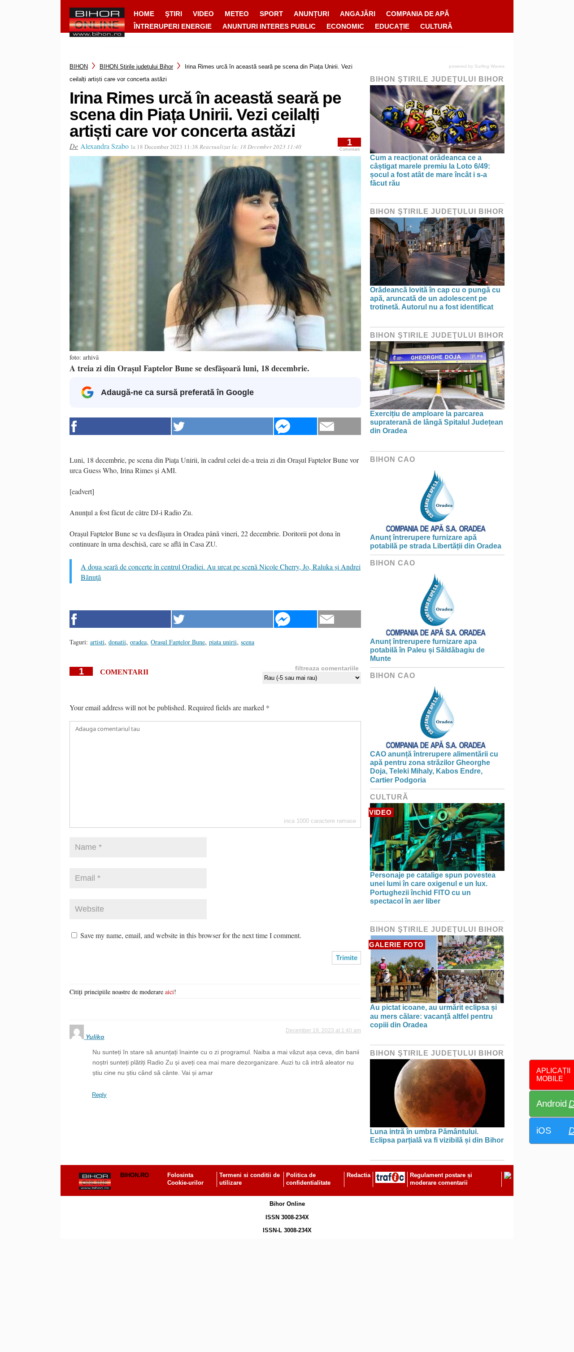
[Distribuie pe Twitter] (222, 426)
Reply (99, 1094)
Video (203, 13)
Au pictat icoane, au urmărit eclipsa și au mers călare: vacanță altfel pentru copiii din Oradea (433, 1016)
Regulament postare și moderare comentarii (441, 1179)
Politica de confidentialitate (308, 1179)
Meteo (237, 13)
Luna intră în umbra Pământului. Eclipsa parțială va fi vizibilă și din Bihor (437, 1136)
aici (169, 991)
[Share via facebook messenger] (295, 426)
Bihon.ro (134, 1175)
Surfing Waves (489, 66)
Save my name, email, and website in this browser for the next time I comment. (190, 935)
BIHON (79, 66)
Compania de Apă (417, 13)
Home (144, 13)
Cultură (436, 26)
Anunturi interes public (269, 26)
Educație (392, 26)
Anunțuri (311, 13)
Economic (345, 26)
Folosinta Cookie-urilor (185, 1179)
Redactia (358, 1175)
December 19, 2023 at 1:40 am (323, 1030)
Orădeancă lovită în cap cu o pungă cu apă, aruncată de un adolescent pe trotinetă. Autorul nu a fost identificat (435, 298)
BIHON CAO (392, 459)
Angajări (357, 13)
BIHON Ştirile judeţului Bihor (136, 66)
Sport (271, 13)
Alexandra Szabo (104, 146)
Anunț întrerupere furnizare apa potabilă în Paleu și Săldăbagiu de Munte (427, 650)
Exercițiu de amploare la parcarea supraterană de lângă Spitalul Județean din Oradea (436, 422)
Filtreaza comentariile (327, 668)
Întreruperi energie (173, 26)
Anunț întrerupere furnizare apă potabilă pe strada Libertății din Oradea (435, 542)
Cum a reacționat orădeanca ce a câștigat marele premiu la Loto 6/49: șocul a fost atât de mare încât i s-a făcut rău (430, 170)
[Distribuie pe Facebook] (120, 426)
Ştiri (173, 13)
